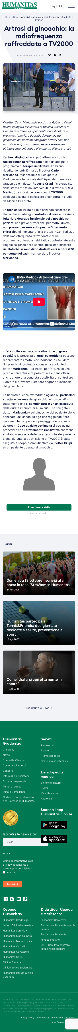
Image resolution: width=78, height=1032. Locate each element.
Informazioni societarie (16, 775)
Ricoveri (45, 750)
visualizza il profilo (39, 513)
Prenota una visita (39, 507)
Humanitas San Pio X (15, 930)
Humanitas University (53, 919)
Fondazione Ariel (50, 939)
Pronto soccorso (50, 755)
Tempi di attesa (12, 786)
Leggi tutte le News (37, 707)
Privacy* (7, 853)
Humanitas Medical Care (17, 935)
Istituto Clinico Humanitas (18, 925)
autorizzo (11, 872)
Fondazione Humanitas (54, 934)
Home (8, 17)
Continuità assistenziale (55, 761)
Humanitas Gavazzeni (16, 951)
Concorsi (8, 770)
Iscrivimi (12, 884)
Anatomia (46, 798)
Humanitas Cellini (13, 956)
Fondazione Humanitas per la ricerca (58, 927)
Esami (44, 787)
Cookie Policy (43, 1017)
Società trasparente (14, 781)
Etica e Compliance (14, 791)
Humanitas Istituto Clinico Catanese (18, 974)
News (16, 17)
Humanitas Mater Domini (17, 941)
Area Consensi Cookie (63, 1022)
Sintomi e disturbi (51, 782)
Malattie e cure (49, 793)
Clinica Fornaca (12, 962)
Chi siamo (8, 749)
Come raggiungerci (14, 765)
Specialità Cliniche (13, 760)
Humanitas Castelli (14, 946)
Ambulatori (47, 745)
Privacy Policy (27, 1017)
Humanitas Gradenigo (15, 919)
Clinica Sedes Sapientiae (17, 967)
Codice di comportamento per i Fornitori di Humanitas (18, 798)
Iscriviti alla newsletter (20, 834)
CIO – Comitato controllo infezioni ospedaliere (55, 946)
